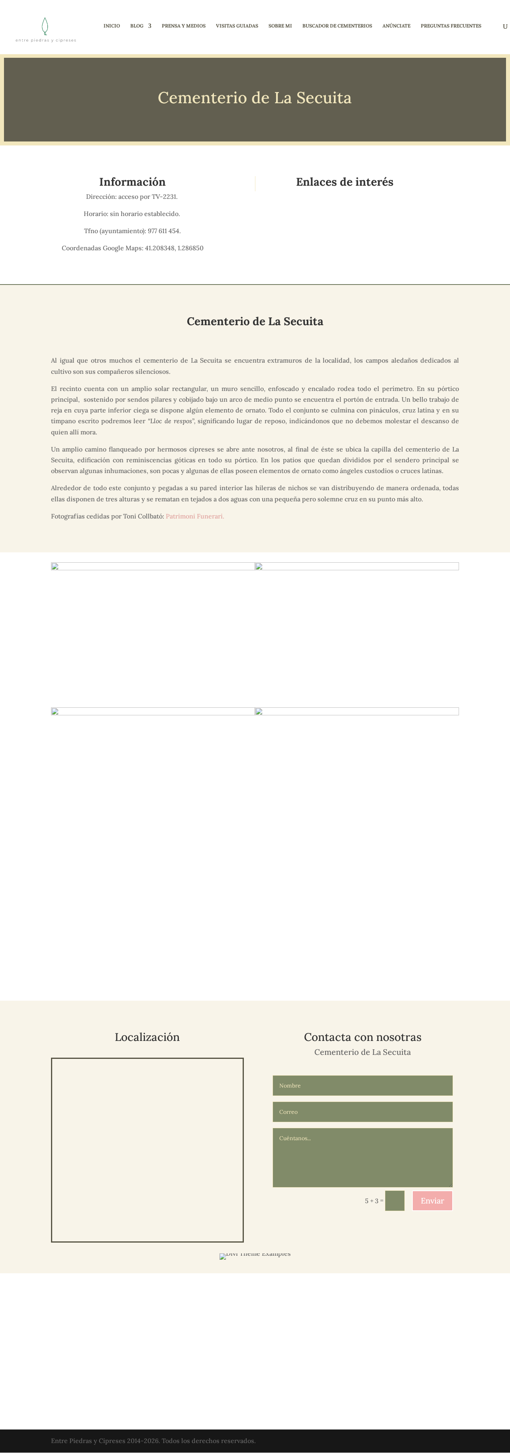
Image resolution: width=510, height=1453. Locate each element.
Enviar (432, 1201)
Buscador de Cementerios (337, 26)
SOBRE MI (280, 26)
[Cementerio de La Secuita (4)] (153, 980)
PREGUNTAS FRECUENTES (451, 26)
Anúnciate (396, 26)
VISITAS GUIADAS (237, 26)
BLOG (136, 26)
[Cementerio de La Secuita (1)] (357, 980)
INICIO (112, 26)
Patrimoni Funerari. (195, 516)
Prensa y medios (184, 26)
